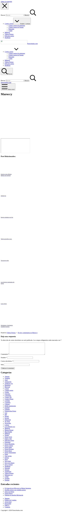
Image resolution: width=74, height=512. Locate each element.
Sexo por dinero (9, 463)
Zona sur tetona (9, 492)
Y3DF (7, 477)
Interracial (8, 420)
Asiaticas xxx (9, 383)
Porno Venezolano (10, 452)
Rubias (7, 458)
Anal (6, 380)
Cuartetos (7, 402)
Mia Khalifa (8, 432)
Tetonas (7, 470)
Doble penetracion (10, 406)
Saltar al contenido (6, 1)
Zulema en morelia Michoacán (14, 495)
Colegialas (8, 395)
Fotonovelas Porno (10, 411)
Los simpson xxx (10, 426)
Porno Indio (8, 447)
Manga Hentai (9, 430)
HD (6, 414)
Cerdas (7, 392)
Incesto (7, 418)
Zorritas (7, 480)
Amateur (7, 378)
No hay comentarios (28, 333)
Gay (6, 413)
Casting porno (9, 390)
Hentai (7, 416)
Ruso (6, 459)
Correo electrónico (7, 361)
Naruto (7, 435)
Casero (7, 388)
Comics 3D (8, 397)
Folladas (7, 409)
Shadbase (7, 466)
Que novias (8, 456)
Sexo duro (8, 461)
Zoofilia (7, 478)
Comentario (5, 354)
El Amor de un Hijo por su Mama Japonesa (18, 488)
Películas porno (9, 440)
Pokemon (7, 442)
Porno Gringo (9, 445)
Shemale (7, 468)
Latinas (7, 425)
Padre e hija (8, 439)
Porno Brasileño (9, 444)
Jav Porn (7, 421)
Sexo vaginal (9, 464)
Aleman (7, 376)
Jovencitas (8, 423)
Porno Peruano (9, 449)
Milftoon (7, 433)
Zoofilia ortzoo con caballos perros (15, 490)
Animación (8, 382)
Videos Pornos (11, 333)
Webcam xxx (9, 475)
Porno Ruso (8, 451)
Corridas (7, 401)
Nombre (4, 357)
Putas (6, 454)
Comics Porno (9, 399)
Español (7, 407)
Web (2, 364)
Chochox (7, 394)
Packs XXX (8, 437)
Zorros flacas (9, 493)
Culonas (7, 404)
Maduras (7, 428)
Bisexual (7, 387)
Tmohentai (8, 471)
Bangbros (8, 385)
